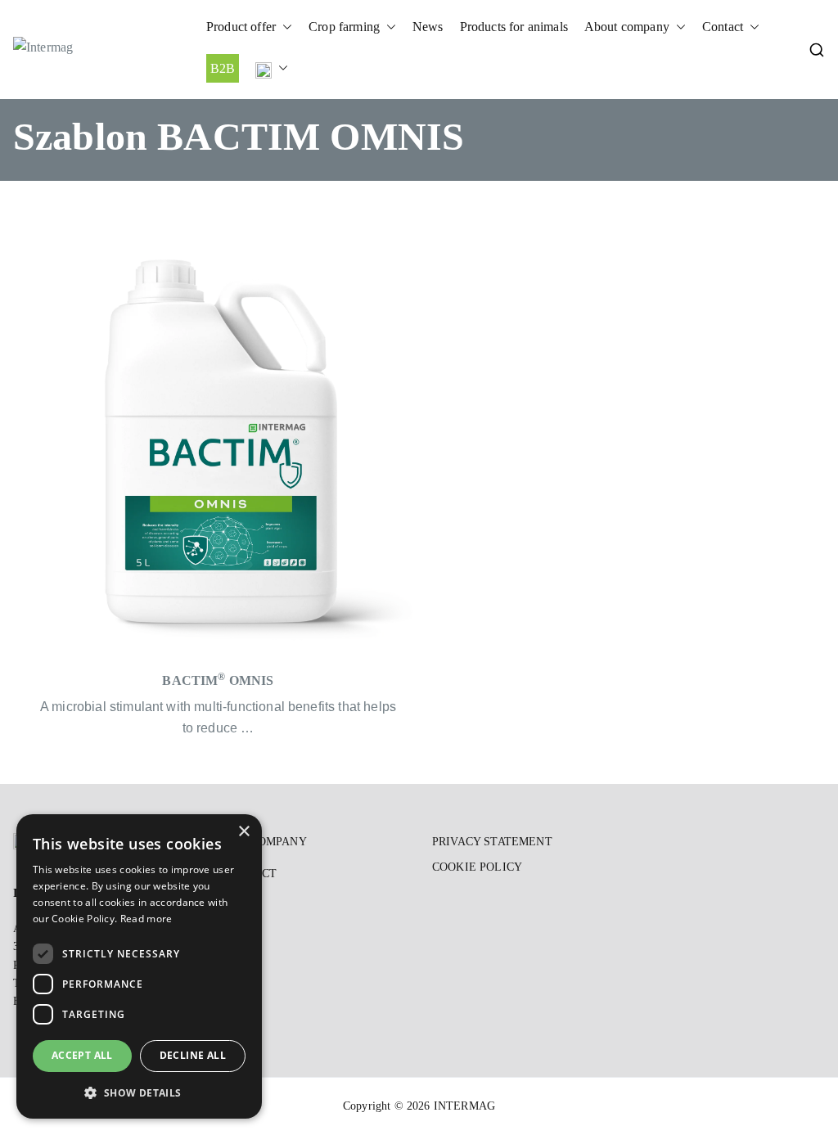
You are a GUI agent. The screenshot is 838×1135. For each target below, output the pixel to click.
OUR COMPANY (265, 841)
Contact (722, 27)
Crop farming (344, 27)
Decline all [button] (193, 1055)
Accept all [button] (82, 1055)
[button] (284, 27)
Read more (146, 919)
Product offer (241, 27)
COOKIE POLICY (477, 867)
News (428, 27)
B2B (222, 68)
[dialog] (139, 966)
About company (626, 27)
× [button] (243, 832)
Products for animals (514, 27)
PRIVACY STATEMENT (492, 841)
